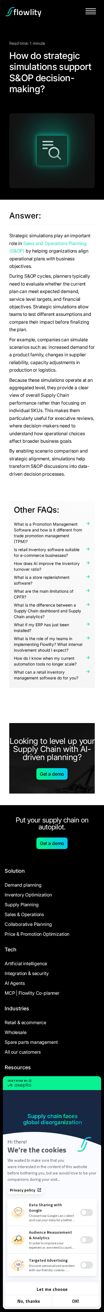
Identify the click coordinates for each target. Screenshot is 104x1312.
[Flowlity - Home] (23, 12)
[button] (90, 12)
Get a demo (52, 774)
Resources (18, 1067)
